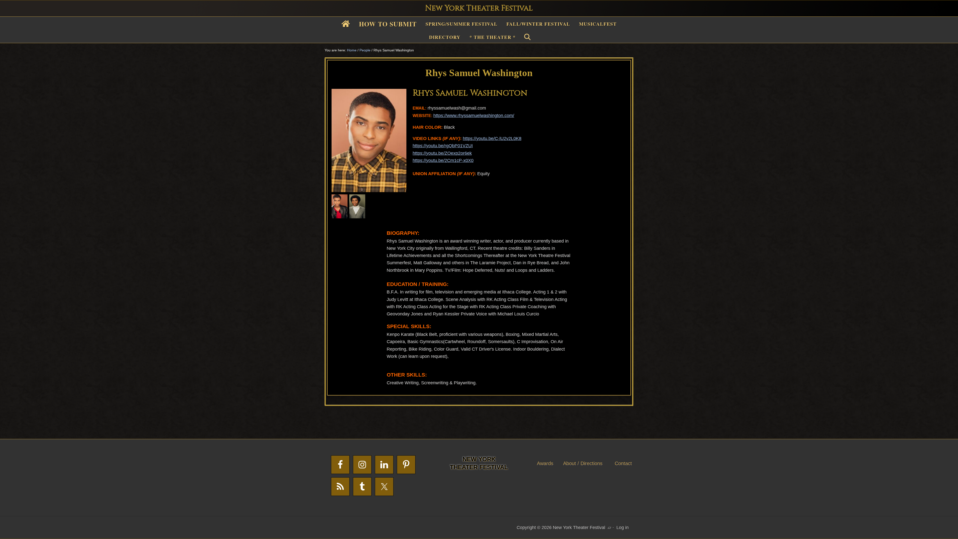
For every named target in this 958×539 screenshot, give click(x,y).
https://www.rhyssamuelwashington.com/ (473, 115)
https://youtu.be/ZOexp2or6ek (442, 153)
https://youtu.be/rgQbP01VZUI (443, 145)
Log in (622, 527)
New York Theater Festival (479, 8)
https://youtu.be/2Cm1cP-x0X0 (443, 160)
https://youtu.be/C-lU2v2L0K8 (492, 138)
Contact (623, 463)
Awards (545, 463)
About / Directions (582, 463)
